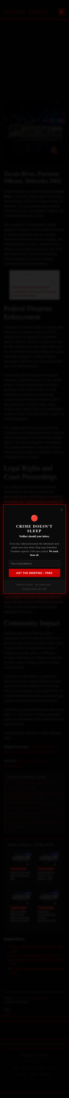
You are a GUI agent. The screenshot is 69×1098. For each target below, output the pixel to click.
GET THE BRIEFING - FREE (34, 573)
